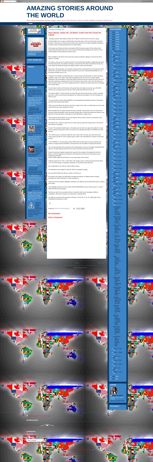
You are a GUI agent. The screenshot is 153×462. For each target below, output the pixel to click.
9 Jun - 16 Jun (118, 137)
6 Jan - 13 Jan (118, 51)
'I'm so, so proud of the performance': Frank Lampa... (117, 238)
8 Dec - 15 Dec (118, 364)
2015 (113, 39)
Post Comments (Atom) (80, 267)
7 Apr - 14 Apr (117, 102)
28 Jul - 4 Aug (117, 164)
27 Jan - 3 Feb (118, 63)
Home (77, 263)
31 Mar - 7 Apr (118, 98)
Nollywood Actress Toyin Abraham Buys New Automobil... (117, 249)
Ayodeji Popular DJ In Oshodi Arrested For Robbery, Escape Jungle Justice (35, 188)
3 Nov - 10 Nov (118, 352)
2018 (113, 46)
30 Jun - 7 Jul (117, 148)
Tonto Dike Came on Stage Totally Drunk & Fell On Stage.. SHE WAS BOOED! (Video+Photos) (35, 151)
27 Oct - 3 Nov (118, 348)
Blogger (93, 449)
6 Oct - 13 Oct (118, 195)
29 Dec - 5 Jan (118, 372)
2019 (113, 49)
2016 (113, 41)
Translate (39, 442)
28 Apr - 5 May (118, 113)
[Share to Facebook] (82, 208)
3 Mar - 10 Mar (118, 82)
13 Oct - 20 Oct (118, 199)
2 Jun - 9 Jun (117, 133)
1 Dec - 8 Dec (117, 360)
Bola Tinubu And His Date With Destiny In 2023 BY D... (116, 330)
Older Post (101, 263)
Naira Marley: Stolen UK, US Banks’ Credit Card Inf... (117, 220)
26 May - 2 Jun (118, 129)
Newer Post (52, 263)
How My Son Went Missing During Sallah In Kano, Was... (117, 341)
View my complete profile (117, 400)
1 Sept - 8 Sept (118, 184)
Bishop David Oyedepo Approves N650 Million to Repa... (117, 291)
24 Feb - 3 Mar (118, 78)
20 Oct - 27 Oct (118, 203)
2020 (113, 376)
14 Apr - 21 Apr (118, 105)
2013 (113, 34)
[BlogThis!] (79, 208)
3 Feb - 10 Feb (118, 66)
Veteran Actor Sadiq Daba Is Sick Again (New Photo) (117, 228)
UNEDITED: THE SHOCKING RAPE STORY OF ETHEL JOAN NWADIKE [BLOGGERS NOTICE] (35, 111)
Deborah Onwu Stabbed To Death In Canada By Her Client (117, 320)
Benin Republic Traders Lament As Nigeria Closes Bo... (117, 261)
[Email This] (77, 208)
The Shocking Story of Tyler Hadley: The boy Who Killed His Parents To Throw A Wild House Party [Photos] (35, 93)
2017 (113, 44)
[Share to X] (80, 208)
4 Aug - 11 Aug (118, 168)
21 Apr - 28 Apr (118, 109)
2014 (113, 37)
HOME (31, 23)
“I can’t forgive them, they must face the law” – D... (117, 271)
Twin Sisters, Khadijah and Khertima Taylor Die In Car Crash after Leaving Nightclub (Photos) (35, 130)
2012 (113, 32)
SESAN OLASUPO (117, 395)
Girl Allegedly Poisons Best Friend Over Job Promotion (117, 210)
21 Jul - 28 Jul (118, 160)
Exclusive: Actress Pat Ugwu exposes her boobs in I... (116, 309)
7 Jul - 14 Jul (117, 152)
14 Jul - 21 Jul (118, 156)
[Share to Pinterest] (84, 208)
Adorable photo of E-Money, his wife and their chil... (117, 300)
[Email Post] (73, 208)
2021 (113, 379)
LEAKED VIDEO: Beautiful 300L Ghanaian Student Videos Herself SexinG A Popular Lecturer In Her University (35, 171)
